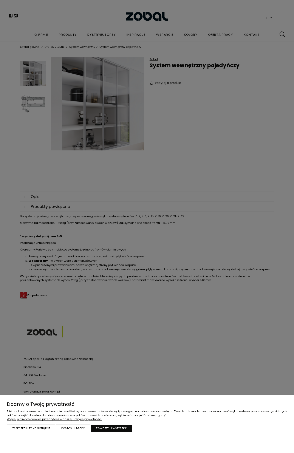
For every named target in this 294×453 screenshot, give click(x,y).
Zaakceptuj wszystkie (111, 428)
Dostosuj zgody (73, 428)
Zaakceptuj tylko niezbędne (31, 428)
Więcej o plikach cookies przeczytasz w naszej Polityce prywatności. (54, 419)
